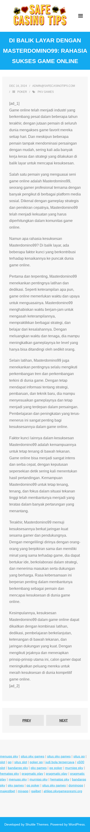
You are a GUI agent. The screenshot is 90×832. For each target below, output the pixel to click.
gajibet (36, 791)
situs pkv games (32, 756)
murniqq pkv (74, 768)
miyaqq (23, 791)
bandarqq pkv (18, 768)
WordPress (77, 824)
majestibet (7, 791)
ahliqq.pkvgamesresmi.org (63, 791)
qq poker (55, 768)
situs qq (79, 756)
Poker (22, 91)
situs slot (20, 762)
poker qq (36, 762)
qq (10, 762)
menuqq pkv (9, 756)
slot (2, 762)
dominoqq (76, 785)
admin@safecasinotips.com (53, 85)
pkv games (46, 91)
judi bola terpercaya (59, 762)
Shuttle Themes (36, 824)
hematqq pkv (9, 773)
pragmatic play (32, 773)
